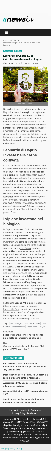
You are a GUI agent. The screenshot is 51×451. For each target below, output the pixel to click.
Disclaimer (32, 413)
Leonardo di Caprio (32, 323)
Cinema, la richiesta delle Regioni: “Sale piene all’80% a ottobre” (24, 346)
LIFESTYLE (18, 51)
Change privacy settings (12, 448)
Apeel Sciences (38, 285)
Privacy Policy (18, 413)
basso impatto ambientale (31, 187)
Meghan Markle (18, 327)
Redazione (36, 410)
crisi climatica (13, 124)
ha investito (23, 269)
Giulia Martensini (12, 63)
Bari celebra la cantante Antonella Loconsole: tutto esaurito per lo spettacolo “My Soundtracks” (24, 366)
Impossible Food (11, 309)
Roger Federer (32, 327)
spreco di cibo (20, 297)
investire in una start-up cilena (18, 241)
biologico (18, 323)
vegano (43, 327)
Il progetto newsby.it (19, 410)
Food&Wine (8, 51)
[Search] (44, 32)
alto (11, 323)
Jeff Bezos (25, 248)
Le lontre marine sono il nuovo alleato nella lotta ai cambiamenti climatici (23, 334)
